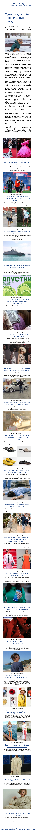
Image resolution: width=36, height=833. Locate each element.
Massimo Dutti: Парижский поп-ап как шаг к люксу (17, 814)
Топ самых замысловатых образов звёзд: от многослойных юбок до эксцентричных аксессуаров (17, 539)
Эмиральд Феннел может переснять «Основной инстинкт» (17, 642)
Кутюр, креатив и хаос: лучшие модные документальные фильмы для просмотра (17, 369)
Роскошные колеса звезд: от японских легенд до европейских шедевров (17, 403)
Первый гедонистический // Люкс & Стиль (18, 5)
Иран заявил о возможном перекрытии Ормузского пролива (17, 266)
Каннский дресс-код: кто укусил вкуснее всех (17, 163)
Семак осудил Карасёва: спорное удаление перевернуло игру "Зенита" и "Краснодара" (17, 198)
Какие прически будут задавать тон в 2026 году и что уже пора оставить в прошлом (17, 437)
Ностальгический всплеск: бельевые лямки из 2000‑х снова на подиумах (17, 676)
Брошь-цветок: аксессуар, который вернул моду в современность (17, 712)
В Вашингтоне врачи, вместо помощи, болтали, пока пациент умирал (17, 505)
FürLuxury (18, 3)
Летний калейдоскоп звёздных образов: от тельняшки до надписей (17, 232)
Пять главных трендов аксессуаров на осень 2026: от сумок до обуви (17, 780)
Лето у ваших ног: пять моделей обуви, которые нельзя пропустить (17, 471)
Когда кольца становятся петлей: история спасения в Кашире (17, 335)
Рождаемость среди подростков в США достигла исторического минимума (17, 608)
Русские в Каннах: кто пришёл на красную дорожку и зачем (17, 574)
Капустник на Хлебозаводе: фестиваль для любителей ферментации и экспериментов (17, 301)
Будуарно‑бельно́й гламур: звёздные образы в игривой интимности (17, 746)
